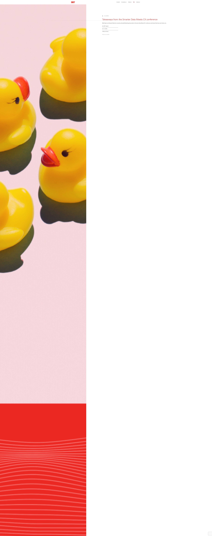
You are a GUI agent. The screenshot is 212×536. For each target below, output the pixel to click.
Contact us (138, 2)
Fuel (133, 2)
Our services (123, 2)
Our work (118, 2)
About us (129, 2)
